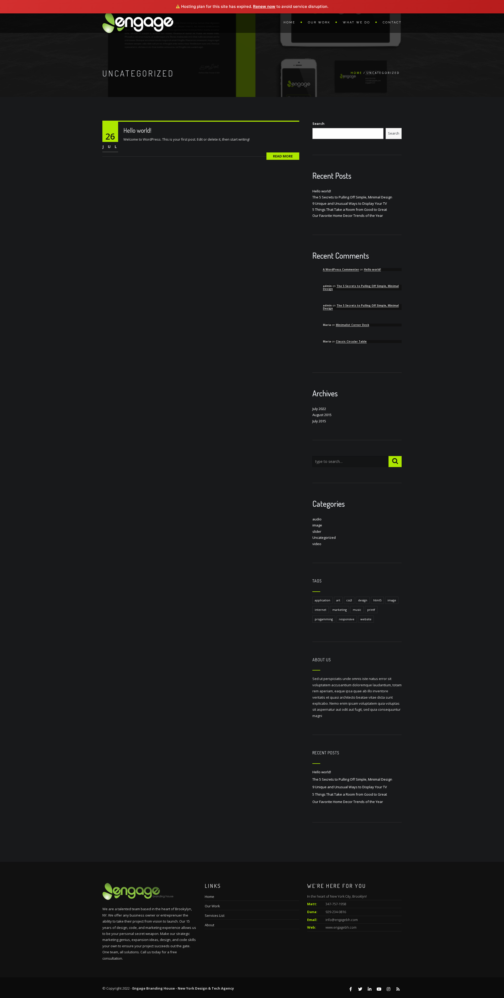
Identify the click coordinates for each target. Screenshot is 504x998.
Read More (283, 156)
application (322, 600)
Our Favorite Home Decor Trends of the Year (347, 215)
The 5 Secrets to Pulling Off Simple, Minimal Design (352, 197)
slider (316, 531)
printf (371, 610)
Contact (392, 22)
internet (320, 610)
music (357, 610)
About (209, 925)
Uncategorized (324, 537)
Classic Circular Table (351, 341)
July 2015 (319, 421)
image (317, 525)
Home (289, 22)
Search (318, 123)
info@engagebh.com (342, 919)
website (365, 619)
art (338, 600)
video (316, 543)
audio (317, 519)
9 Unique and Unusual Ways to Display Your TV (349, 203)
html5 (377, 600)
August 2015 (322, 414)
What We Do (356, 22)
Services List (214, 915)
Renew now (264, 6)
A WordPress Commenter (341, 269)
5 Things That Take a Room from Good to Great (349, 209)
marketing (339, 610)
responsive (346, 619)
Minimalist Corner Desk (352, 325)
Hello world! (137, 130)
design (362, 600)
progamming (324, 619)
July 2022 (319, 408)
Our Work (319, 22)
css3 (349, 600)
